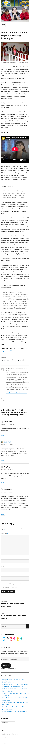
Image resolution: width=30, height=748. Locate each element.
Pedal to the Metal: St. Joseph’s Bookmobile (14, 711)
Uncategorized (4, 400)
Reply (2, 435)
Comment (4, 533)
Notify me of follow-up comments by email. (14, 584)
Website (3, 575)
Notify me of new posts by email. (11, 587)
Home (4, 730)
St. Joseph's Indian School (9, 399)
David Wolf (7, 442)
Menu (3, 24)
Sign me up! (5, 665)
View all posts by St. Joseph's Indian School (16, 392)
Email (3, 566)
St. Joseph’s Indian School (10, 734)
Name (3, 558)
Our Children (6, 738)
